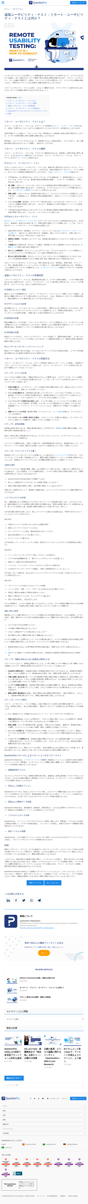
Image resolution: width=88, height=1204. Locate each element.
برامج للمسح (8, 1147)
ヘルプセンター (54, 1098)
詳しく (44, 953)
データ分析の (58, 412)
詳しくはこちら (53, 883)
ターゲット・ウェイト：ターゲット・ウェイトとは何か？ (42, 988)
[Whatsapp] (31, 900)
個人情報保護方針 (52, 1196)
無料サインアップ (78, 3)
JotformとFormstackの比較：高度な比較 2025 (37, 978)
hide (20, 97)
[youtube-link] (43, 1098)
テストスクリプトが (61, 455)
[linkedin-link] (38, 1098)
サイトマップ (41, 1196)
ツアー (5, 1106)
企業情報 (6, 1133)
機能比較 (6, 1124)
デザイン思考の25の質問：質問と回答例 (35, 997)
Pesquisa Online (51, 1144)
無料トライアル (35, 883)
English (4, 1144)
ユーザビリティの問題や (22, 190)
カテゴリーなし (18, 9)
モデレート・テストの (62, 172)
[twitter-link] (34, 1098)
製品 (4, 1111)
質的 (9, 653)
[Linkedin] (8, 900)
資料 (4, 1115)
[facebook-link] (30, 1098)
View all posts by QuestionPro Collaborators (37, 928)
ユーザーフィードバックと (50, 268)
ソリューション (8, 1129)
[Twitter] (23, 900)
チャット (65, 1098)
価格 (4, 1120)
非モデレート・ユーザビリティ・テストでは (20, 221)
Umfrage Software (72, 1144)
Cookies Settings (72, 1196)
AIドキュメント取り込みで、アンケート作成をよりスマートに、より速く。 (72, 1055)
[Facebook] (16, 900)
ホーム (6, 9)
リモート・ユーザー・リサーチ (64, 126)
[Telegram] (39, 900)
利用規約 (62, 1196)
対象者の (59, 428)
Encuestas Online (31, 1144)
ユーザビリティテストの (33, 760)
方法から (22, 155)
